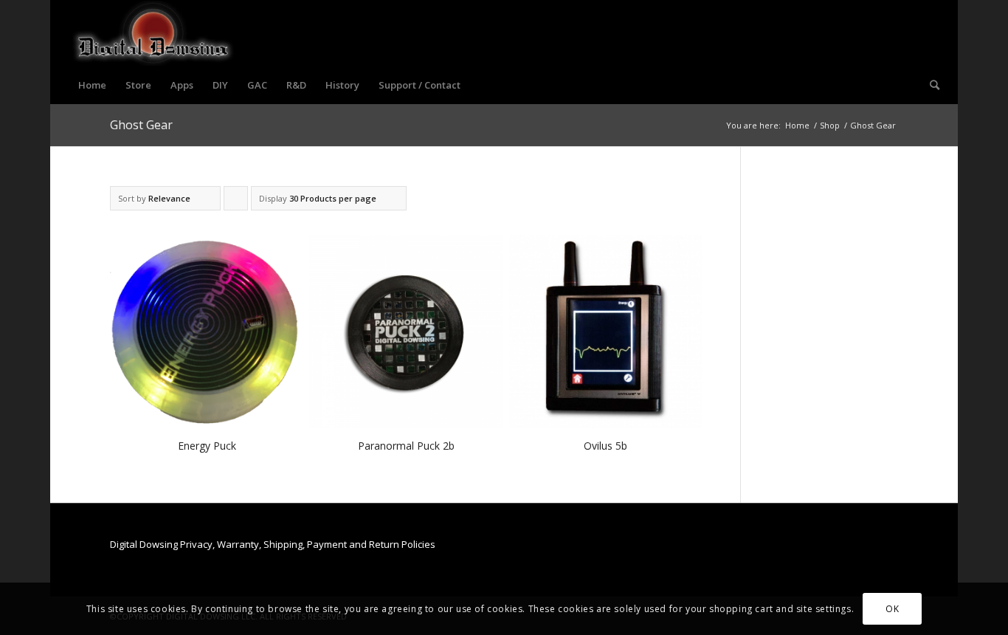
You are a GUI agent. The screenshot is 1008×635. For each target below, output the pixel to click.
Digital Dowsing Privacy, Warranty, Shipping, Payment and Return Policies (272, 544)
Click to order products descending (236, 201)
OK (892, 609)
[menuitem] (92, 84)
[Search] (929, 84)
